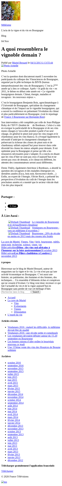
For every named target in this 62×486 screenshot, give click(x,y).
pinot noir (6, 244)
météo (56, 241)
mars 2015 (13, 385)
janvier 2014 (14, 423)
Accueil (11, 297)
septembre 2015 (16, 371)
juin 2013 (12, 443)
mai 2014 (12, 411)
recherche (17, 244)
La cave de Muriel (10, 241)
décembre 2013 (15, 425)
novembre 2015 (15, 368)
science (26, 244)
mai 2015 (12, 380)
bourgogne (46, 241)
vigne (34, 244)
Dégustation (20, 312)
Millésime (6, 25)
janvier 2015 (14, 391)
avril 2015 (13, 382)
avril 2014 (13, 414)
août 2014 (13, 405)
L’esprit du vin (15, 314)
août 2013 (13, 437)
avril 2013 (13, 448)
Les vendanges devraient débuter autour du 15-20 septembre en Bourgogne (32, 337)
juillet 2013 (13, 440)
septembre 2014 (16, 403)
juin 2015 (12, 377)
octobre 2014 (14, 400)
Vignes (24, 241)
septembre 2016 (16, 365)
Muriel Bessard (19, 62)
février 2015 (14, 388)
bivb (37, 241)
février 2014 (14, 420)
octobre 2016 (14, 362)
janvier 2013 (14, 457)
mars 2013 (13, 451)
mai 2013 (12, 446)
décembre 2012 (15, 460)
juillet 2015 (13, 374)
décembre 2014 (15, 394)
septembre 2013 (16, 434)
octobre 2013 (14, 431)
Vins (31, 241)
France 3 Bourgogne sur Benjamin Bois (24, 117)
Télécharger (7, 471)
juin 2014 (12, 408)
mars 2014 (13, 417)
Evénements (20, 306)
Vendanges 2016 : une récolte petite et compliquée (33, 333)
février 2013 (14, 454)
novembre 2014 (15, 397)
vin (40, 244)
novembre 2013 (15, 428)
